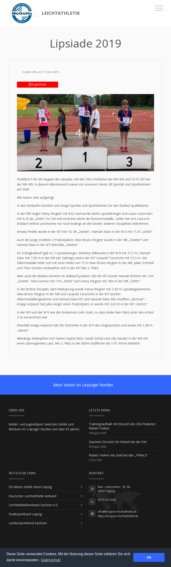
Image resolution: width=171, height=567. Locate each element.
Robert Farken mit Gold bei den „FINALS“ (118, 455)
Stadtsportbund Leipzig (25, 514)
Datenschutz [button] (51, 560)
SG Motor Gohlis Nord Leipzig (30, 487)
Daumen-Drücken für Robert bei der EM (117, 442)
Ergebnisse (38, 84)
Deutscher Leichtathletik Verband (32, 496)
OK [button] (149, 557)
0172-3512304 (107, 500)
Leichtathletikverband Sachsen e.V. (33, 505)
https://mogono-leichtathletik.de (118, 516)
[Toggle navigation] (159, 8)
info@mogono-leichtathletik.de (117, 511)
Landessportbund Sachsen (28, 523)
